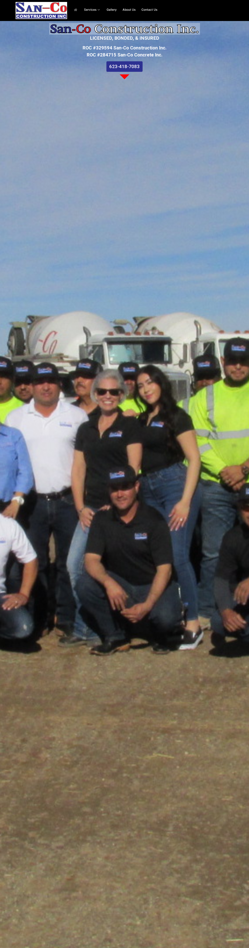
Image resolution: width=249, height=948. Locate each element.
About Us (129, 9)
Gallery (112, 9)
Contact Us (149, 9)
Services (90, 9)
